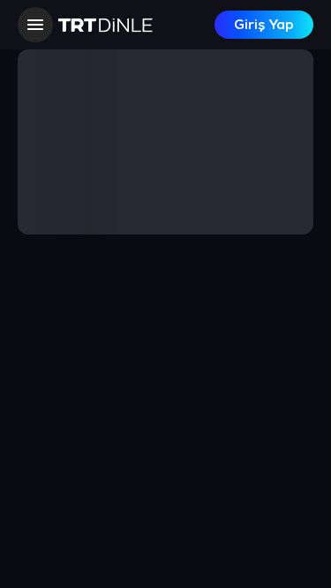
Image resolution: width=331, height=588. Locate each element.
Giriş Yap (264, 25)
